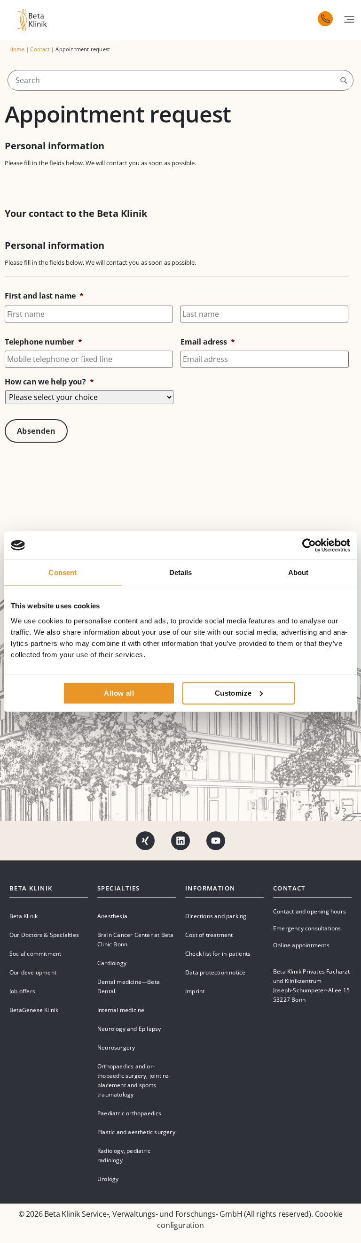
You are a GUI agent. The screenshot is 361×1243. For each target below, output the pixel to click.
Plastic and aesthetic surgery (136, 1132)
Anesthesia (112, 916)
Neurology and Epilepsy (129, 1029)
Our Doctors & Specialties (44, 935)
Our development (32, 972)
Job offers (22, 991)
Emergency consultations (307, 928)
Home (16, 49)
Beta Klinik (23, 916)
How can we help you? (49, 382)
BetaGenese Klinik (33, 1010)
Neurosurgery (116, 1047)
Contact (39, 49)
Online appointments (301, 945)
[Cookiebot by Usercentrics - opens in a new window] (309, 545)
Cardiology (111, 963)
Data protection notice (215, 972)
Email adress (207, 342)
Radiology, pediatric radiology (123, 1155)
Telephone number (43, 342)
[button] (349, 19)
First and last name (44, 296)
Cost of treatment (209, 935)
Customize (233, 693)
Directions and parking (215, 916)
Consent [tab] (62, 572)
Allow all (119, 693)
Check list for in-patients (218, 954)
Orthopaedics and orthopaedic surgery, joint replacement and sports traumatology (133, 1080)
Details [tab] (180, 572)
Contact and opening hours (309, 911)
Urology (107, 1179)
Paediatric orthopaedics (129, 1113)
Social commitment (35, 954)
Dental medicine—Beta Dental (128, 986)
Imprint (194, 991)
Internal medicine (120, 1010)
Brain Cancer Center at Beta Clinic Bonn (135, 939)
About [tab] (298, 572)
